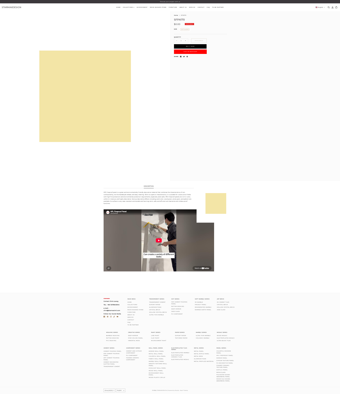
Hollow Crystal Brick (158, 312)
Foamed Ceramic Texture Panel (222, 366)
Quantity (177, 37)
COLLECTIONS (132, 304)
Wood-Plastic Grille (157, 377)
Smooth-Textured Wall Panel (158, 364)
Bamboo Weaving (113, 335)
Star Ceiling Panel (135, 338)
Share (176, 56)
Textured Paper (181, 338)
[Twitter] (184, 56)
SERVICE (131, 317)
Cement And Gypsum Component (134, 352)
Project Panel (200, 304)
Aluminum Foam (155, 307)
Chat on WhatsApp (190, 51)
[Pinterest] (187, 56)
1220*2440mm (185, 29)
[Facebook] (181, 56)
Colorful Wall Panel (157, 356)
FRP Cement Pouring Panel (179, 303)
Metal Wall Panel (156, 353)
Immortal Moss (134, 340)
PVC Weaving (111, 340)
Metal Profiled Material (204, 361)
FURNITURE (132, 312)
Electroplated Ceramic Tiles (177, 356)
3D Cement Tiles (223, 302)
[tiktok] (114, 317)
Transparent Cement (157, 302)
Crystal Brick (154, 309)
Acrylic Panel (222, 370)
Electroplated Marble (180, 352)
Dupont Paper (154, 304)
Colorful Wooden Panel (223, 352)
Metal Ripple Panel (201, 353)
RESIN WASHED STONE (135, 309)
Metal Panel (199, 351)
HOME (130, 302)
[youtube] (117, 317)
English (119, 390)
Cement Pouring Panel (112, 351)
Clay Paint (155, 338)
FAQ (129, 322)
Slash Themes (184, 390)
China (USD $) (109, 390)
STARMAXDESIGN (162, 390)
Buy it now (190, 46)
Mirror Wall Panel (156, 351)
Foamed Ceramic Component (132, 358)
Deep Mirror (176, 309)
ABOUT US (131, 314)
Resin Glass (221, 372)
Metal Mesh (198, 356)
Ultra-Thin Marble (156, 314)
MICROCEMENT (133, 307)
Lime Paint (155, 335)
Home (176, 15)
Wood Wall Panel (156, 370)
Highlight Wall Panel (157, 368)
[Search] (328, 7)
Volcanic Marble (202, 338)
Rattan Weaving (177, 306)
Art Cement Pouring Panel (112, 358)
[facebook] (104, 317)
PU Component (177, 314)
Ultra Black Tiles (224, 340)
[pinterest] (107, 317)
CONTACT (131, 319)
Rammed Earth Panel (203, 309)
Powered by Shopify (173, 390)
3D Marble (199, 302)
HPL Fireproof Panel (224, 355)
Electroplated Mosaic (226, 338)
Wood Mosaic (222, 335)
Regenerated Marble (203, 307)
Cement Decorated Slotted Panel (111, 363)
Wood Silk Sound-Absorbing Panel (223, 380)
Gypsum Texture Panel (225, 360)
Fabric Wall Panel (156, 358)
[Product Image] (85, 96)
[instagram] (111, 317)
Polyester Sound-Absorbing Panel (223, 375)
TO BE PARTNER (133, 325)
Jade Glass (175, 311)
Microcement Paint (158, 340)
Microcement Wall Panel (156, 374)
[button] (320, 7)
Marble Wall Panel (156, 361)
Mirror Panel (221, 358)
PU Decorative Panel (224, 363)
